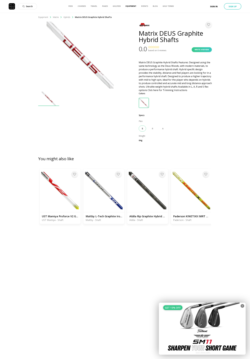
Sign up (233, 6)
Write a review (202, 49)
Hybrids (66, 17)
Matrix (56, 17)
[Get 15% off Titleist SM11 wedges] (202, 329)
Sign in (214, 6)
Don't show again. (203, 352)
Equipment (43, 17)
